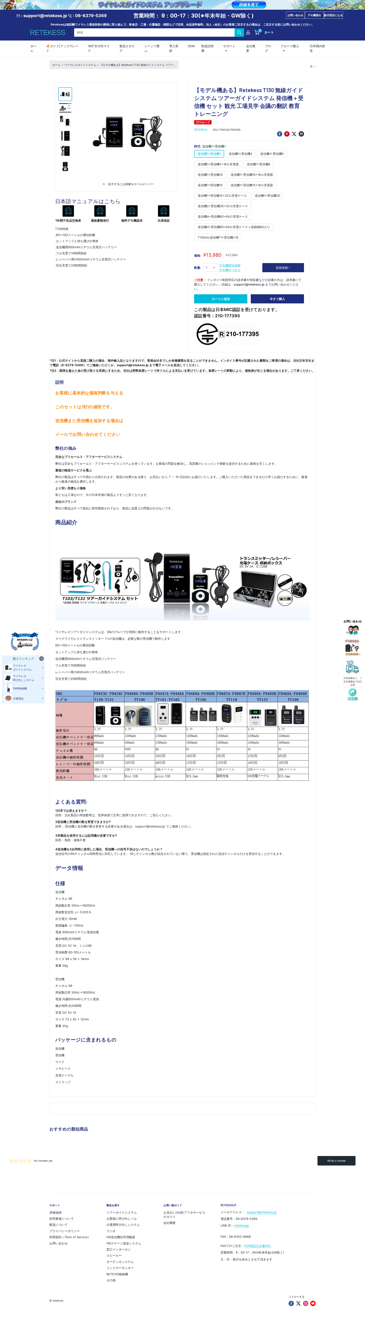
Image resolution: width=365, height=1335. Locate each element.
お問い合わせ (295, 15)
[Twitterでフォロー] (298, 1303)
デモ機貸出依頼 (229, 265)
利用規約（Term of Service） (69, 1237)
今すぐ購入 (277, 299)
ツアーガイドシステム (121, 1212)
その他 (111, 1280)
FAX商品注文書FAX (257, 1246)
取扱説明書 (207, 48)
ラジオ (111, 1231)
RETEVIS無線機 (117, 1274)
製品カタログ (127, 48)
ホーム (33, 48)
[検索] (239, 32)
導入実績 (173, 48)
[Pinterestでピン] (287, 134)
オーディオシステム (120, 1262)
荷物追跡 (55, 1212)
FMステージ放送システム (123, 1243)
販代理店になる (333, 15)
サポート (229, 46)
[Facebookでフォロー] (291, 1303)
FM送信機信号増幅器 (120, 1237)
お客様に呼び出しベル (121, 1218)
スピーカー (114, 1255)
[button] (352, 694)
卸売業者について (61, 1218)
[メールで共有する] (301, 134)
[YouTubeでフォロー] (313, 1303)
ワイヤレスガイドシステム (80, 64)
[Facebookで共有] (279, 134)
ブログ (268, 48)
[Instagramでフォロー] (305, 1303)
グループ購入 (290, 46)
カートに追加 (221, 299)
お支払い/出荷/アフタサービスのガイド (184, 1215)
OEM (191, 46)
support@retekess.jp (262, 1212)
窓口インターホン (118, 1249)
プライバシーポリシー (64, 1231)
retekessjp (241, 1225)
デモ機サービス (229, 270)
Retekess (200, 129)
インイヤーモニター (120, 1268)
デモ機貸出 (314, 15)
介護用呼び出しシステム (123, 1225)
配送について (58, 1225)
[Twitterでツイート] (294, 134)
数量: (197, 268)
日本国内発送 (317, 48)
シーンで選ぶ (151, 48)
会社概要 (250, 48)
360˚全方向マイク (99, 48)
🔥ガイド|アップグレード (62, 48)
